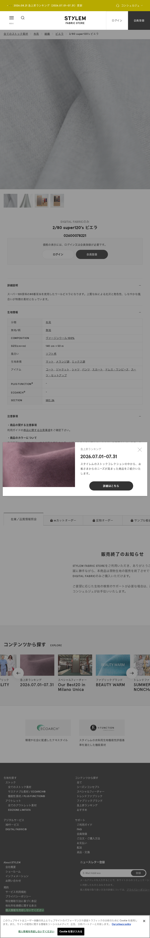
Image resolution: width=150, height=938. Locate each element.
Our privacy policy (121, 924)
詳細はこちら (111, 486)
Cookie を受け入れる (70, 931)
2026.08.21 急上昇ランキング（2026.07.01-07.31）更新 (48, 5)
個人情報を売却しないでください (36, 931)
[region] (75, 926)
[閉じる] (140, 450)
